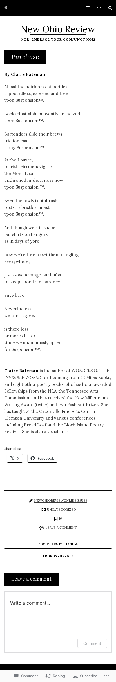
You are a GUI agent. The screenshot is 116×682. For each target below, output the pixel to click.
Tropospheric (57, 556)
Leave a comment (61, 528)
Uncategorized (61, 509)
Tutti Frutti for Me (59, 544)
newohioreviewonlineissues (60, 500)
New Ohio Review (58, 29)
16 (60, 519)
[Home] (6, 8)
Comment (92, 643)
